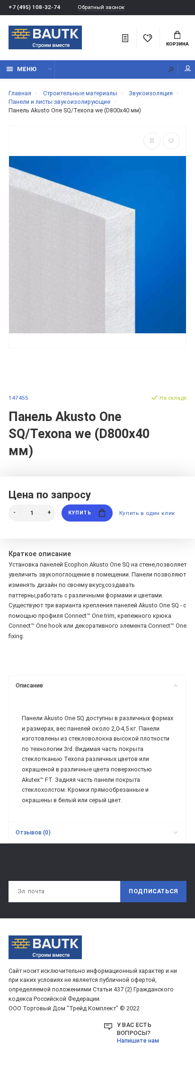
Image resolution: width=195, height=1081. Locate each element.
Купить (79, 513)
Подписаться (153, 891)
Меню (26, 69)
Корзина (177, 43)
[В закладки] (171, 140)
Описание (29, 685)
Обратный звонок (101, 7)
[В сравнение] (151, 140)
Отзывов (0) (33, 832)
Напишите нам (138, 1040)
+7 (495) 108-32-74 (34, 7)
